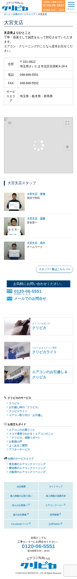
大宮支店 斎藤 (36, 218)
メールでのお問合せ (30, 298)
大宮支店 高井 (36, 242)
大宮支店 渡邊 (36, 193)
